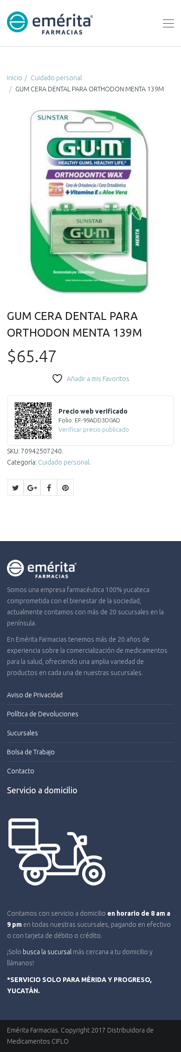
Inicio (14, 78)
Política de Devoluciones (42, 714)
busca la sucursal (47, 952)
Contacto (20, 771)
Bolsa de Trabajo (31, 752)
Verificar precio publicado (93, 429)
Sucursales (22, 733)
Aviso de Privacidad (35, 695)
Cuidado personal (56, 78)
